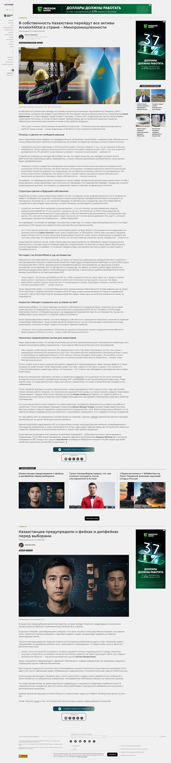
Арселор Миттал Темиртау (28, 42)
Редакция (10, 57)
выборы (22, 550)
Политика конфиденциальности (131, 746)
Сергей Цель (30, 545)
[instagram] (71, 741)
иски (78, 262)
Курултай (29, 550)
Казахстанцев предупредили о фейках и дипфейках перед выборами (41, 474)
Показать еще (92, 518)
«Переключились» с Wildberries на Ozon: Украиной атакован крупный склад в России (140, 476)
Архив (11, 46)
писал (36, 701)
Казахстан (10, 73)
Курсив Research (8, 27)
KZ (12, 9)
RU (7, 9)
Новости (10, 20)
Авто (11, 25)
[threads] (89, 741)
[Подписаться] (105, 737)
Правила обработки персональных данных (134, 749)
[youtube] (80, 741)
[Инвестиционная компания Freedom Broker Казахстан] (8, 15)
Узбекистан (9, 75)
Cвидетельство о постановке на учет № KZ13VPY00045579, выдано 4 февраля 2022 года (40, 745)
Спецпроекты (9, 62)
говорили (79, 377)
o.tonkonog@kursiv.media (32, 38)
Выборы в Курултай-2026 (128, 755)
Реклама (10, 59)
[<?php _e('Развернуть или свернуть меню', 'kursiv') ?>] (13, 70)
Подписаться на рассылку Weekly (81, 734)
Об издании (76, 746)
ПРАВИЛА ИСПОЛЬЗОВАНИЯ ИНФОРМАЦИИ (132, 752)
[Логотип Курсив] (8, 4)
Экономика (9, 39)
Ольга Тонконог (31, 35)
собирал (94, 417)
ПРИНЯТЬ (112, 754)
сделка (40, 42)
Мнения (11, 44)
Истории (10, 23)
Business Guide (9, 30)
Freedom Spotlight (7, 64)
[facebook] (94, 741)
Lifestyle (10, 32)
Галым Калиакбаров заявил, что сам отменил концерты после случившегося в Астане (90, 476)
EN (10, 9)
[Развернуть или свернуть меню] (12, 52)
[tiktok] (85, 741)
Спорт (11, 42)
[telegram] (75, 741)
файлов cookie (82, 756)
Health (11, 37)
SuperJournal (9, 34)
